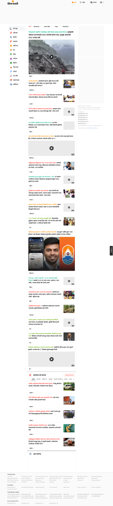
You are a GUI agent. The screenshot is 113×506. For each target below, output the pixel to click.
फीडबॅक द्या (111, 249)
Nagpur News (66, 487)
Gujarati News (66, 482)
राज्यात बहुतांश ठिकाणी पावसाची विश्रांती (56, 494)
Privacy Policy (97, 109)
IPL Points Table (52, 480)
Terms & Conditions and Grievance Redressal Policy (89, 107)
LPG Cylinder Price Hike (26, 476)
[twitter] (69, 76)
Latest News (24, 482)
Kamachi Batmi (80, 478)
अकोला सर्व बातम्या (69, 375)
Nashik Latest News (81, 487)
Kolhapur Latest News (96, 487)
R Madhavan (80, 480)
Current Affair (94, 478)
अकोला (33, 379)
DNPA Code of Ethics (93, 128)
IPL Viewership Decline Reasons (42, 476)
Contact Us (80, 109)
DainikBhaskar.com (83, 113)
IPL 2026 (65, 480)
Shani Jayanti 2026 (39, 478)
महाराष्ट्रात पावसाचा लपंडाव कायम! (41, 494)
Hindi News (51, 482)
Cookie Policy (90, 109)
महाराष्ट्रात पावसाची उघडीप (40, 496)
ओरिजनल (31, 90)
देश (30, 227)
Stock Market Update (68, 476)
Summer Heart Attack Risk (27, 480)
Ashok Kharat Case (67, 478)
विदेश (30, 76)
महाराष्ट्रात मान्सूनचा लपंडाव (68, 498)
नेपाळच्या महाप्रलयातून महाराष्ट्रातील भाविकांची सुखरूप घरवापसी (14, 494)
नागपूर (30, 172)
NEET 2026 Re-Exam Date (13, 480)
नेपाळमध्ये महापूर (66, 494)
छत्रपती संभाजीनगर (58, 379)
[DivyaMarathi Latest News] (12, 3)
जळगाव (31, 199)
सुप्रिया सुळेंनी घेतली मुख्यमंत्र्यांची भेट (83, 494)
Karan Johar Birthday (11, 482)
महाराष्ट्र (31, 118)
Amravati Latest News (12, 489)
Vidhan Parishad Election (96, 476)
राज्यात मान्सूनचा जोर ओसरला (82, 496)
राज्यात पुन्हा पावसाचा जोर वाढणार (68, 496)
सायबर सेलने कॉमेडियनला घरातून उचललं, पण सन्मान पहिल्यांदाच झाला (14, 496)
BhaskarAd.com (82, 123)
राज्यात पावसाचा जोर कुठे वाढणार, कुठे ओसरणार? (56, 498)
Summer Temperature (26, 478)
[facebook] (65, 76)
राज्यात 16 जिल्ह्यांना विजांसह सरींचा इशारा (28, 496)
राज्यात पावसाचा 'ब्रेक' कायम (12, 498)
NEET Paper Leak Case (82, 476)
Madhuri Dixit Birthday (40, 482)
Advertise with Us (82, 105)
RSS (85, 109)
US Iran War (9, 476)
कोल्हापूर (50, 379)
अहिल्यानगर (44, 379)
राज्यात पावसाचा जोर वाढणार (82, 498)
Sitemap (88, 105)
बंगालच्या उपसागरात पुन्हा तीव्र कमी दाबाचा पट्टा (42, 498)
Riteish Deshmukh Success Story (56, 478)
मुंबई (30, 301)
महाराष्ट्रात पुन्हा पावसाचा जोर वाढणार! (55, 496)
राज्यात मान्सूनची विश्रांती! (95, 496)
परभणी (30, 104)
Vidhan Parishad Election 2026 (55, 476)
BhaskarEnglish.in (83, 117)
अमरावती (38, 379)
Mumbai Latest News (39, 487)
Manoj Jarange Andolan (12, 478)
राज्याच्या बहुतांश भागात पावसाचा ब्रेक (27, 498)
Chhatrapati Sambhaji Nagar (27, 487)
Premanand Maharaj (95, 480)
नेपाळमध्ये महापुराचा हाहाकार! (26, 494)
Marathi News (38, 480)
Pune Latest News (53, 487)
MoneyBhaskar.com (83, 121)
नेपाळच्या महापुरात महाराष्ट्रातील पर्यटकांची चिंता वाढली (98, 494)
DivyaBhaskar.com (83, 115)
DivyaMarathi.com (83, 119)
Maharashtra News (11, 487)
